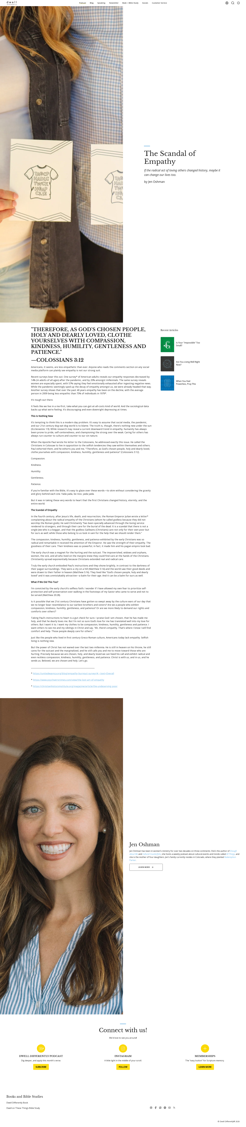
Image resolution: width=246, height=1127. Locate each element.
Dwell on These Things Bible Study (23, 1108)
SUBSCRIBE (41, 1067)
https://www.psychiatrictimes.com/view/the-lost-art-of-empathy (68, 679)
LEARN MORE (205, 1067)
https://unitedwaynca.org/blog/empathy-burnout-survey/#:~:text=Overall (73, 673)
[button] (130, 3)
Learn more (144, 867)
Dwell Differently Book (17, 1102)
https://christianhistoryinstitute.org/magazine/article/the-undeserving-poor (75, 686)
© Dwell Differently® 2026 (229, 1121)
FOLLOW (123, 1067)
